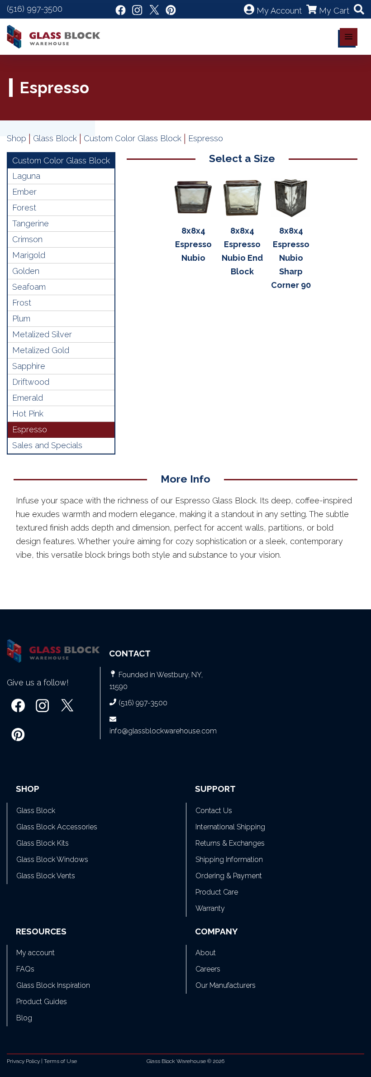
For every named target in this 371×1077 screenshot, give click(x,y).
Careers (207, 969)
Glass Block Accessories (56, 827)
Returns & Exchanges (230, 843)
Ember (24, 191)
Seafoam (29, 287)
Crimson (27, 239)
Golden (25, 271)
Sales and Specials (47, 445)
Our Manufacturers (225, 985)
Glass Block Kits (42, 843)
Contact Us (213, 810)
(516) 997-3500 (34, 9)
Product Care (216, 892)
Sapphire (28, 366)
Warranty (210, 908)
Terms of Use (60, 1061)
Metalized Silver (42, 334)
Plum (21, 318)
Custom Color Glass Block (132, 138)
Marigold (28, 255)
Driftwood (30, 382)
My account (35, 952)
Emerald (27, 397)
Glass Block (55, 138)
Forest (24, 207)
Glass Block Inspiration (53, 985)
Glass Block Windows (52, 859)
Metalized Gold (40, 350)
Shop (16, 138)
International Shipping (230, 827)
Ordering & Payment (228, 875)
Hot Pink (27, 413)
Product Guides (41, 1001)
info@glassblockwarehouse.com (163, 731)
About (205, 952)
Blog (24, 1018)
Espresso (29, 429)
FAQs (25, 969)
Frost (21, 302)
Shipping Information (229, 859)
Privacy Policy (23, 1061)
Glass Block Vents (45, 875)
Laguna (26, 176)
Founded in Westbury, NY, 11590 (156, 680)
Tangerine (30, 223)
